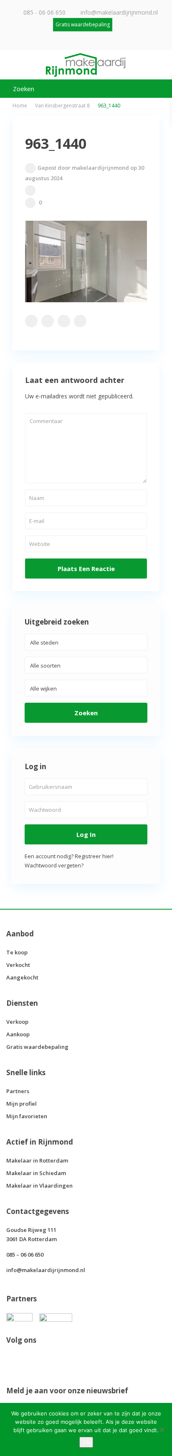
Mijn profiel (21, 1103)
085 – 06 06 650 (24, 1254)
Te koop (17, 952)
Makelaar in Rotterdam (37, 1160)
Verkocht (18, 965)
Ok (86, 1442)
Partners (17, 1091)
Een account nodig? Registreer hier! (69, 856)
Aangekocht (22, 977)
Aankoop (18, 1034)
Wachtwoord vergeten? (54, 865)
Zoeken (86, 713)
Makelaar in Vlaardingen (39, 1185)
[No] (161, 1429)
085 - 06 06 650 (44, 12)
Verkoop (17, 1021)
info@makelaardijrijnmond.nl (119, 12)
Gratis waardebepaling (37, 1047)
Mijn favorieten (26, 1116)
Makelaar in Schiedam (36, 1173)
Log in (86, 834)
